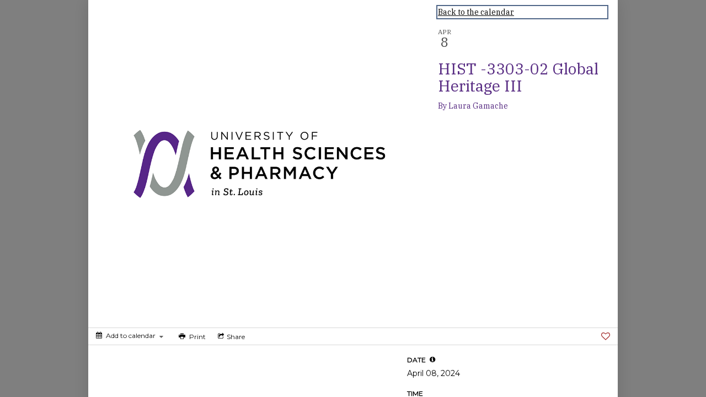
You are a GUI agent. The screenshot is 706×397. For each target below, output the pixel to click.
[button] (432, 359)
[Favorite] (605, 336)
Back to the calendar (476, 12)
